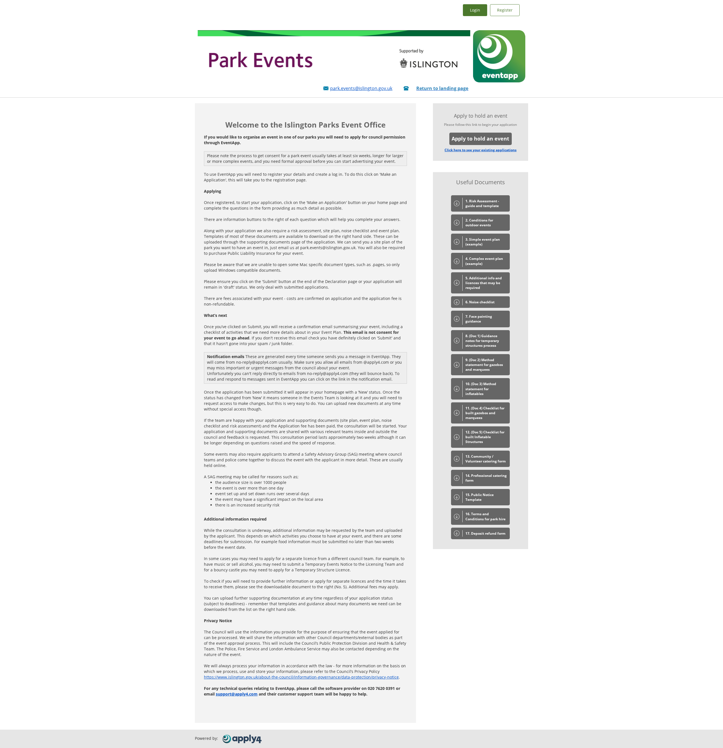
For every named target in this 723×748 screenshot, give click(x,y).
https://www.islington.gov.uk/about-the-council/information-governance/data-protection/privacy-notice (301, 677)
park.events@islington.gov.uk (361, 88)
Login (475, 10)
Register (505, 10)
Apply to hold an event (480, 138)
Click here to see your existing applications (481, 150)
